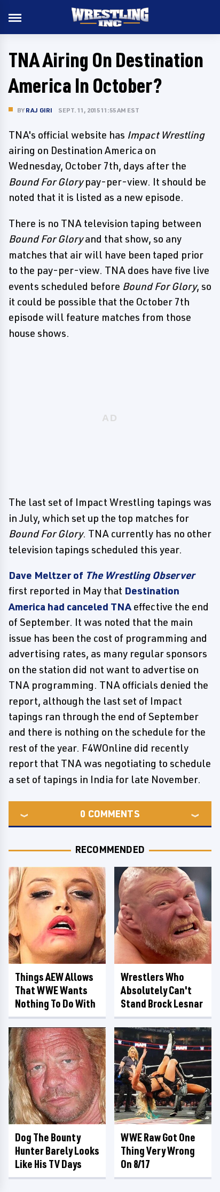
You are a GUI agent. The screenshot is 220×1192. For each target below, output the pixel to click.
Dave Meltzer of (102, 575)
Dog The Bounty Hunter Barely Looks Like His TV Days (57, 1151)
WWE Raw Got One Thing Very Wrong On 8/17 (158, 1151)
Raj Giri (39, 110)
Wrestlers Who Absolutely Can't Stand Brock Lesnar (162, 990)
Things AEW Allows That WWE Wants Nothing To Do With (55, 990)
